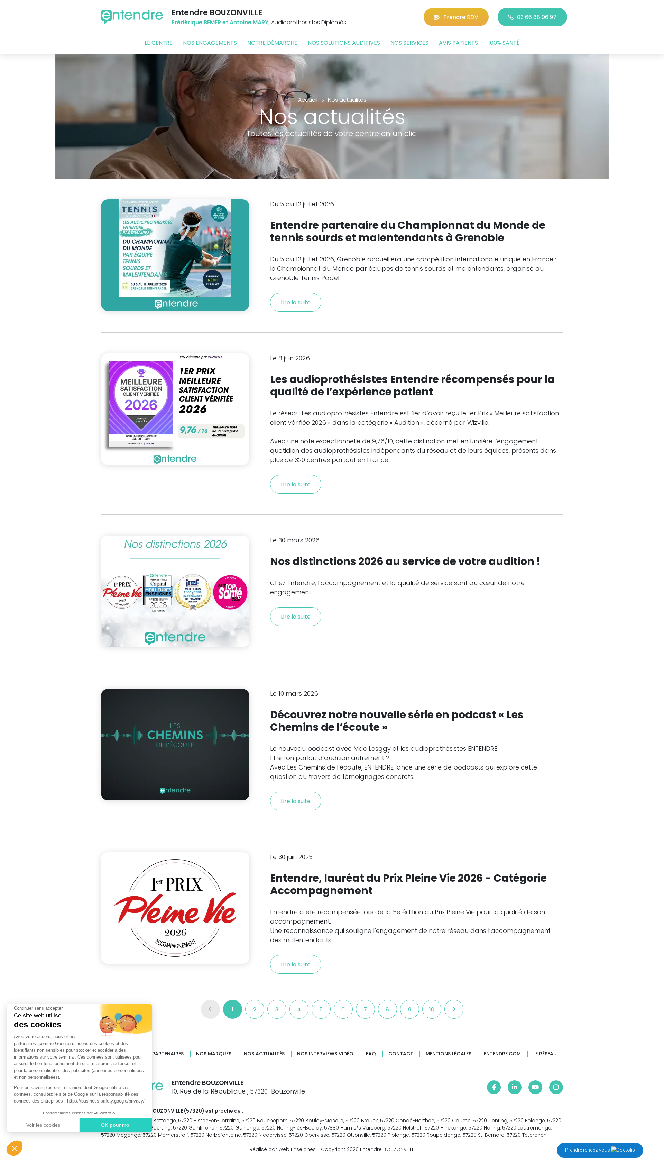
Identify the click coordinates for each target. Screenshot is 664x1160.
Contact (400, 1054)
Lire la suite (296, 302)
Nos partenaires (162, 1054)
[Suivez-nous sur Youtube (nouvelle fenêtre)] (535, 1087)
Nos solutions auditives (344, 43)
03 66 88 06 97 (536, 17)
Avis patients (458, 43)
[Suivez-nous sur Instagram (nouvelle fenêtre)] (556, 1087)
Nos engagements (210, 43)
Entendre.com (502, 1054)
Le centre (159, 43)
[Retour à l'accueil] (132, 17)
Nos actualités (264, 1054)
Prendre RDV (460, 17)
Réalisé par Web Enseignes (283, 1149)
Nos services (409, 43)
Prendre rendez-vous (588, 1150)
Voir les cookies (43, 1125)
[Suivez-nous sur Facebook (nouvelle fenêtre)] (494, 1087)
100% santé (504, 43)
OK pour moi (116, 1125)
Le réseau (545, 1054)
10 (431, 1010)
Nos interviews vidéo (325, 1054)
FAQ (371, 1054)
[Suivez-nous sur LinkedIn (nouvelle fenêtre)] (515, 1087)
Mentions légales (448, 1054)
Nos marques (213, 1054)
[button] (14, 1148)
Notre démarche (272, 43)
